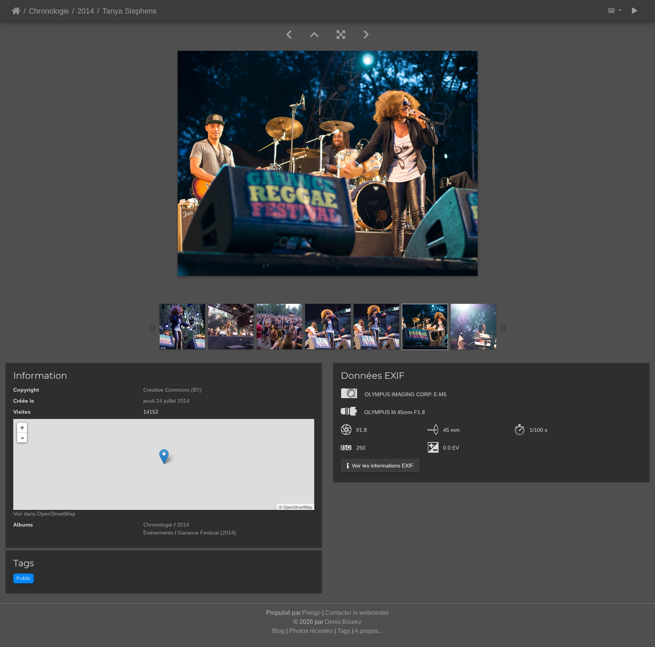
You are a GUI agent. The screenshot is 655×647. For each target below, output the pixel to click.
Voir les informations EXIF (382, 466)
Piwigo (311, 612)
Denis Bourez (343, 622)
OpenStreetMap (297, 507)
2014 (85, 11)
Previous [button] (152, 328)
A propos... (368, 631)
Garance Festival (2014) (207, 533)
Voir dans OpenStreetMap (44, 514)
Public (23, 578)
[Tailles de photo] (614, 11)
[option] (182, 326)
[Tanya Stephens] (164, 456)
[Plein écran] (341, 35)
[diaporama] (634, 11)
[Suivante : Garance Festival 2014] (366, 35)
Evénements (158, 533)
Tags (343, 631)
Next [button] (503, 328)
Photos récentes (311, 631)
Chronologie (49, 11)
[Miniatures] (314, 35)
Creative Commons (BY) (172, 390)
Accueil (16, 11)
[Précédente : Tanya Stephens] (289, 35)
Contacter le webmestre (357, 612)
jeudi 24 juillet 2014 (166, 401)
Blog (278, 631)
